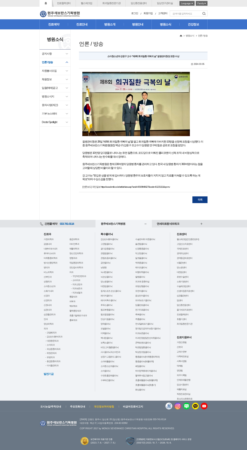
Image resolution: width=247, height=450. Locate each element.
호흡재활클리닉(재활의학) (146, 380)
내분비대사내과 (50, 248)
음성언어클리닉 (142, 295)
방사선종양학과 (50, 263)
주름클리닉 (140, 319)
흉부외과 (73, 320)
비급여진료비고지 (133, 406)
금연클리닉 (105, 263)
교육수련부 (182, 351)
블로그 (186, 406)
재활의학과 (74, 248)
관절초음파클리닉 (108, 258)
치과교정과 (77, 284)
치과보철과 (77, 292)
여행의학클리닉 (142, 272)
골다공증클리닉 (107, 248)
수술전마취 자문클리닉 (145, 239)
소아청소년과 (49, 286)
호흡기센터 (182, 319)
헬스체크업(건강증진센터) (188, 239)
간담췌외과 (51, 332)
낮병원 (104, 267)
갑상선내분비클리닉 (109, 239)
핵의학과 (73, 306)
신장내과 (47, 305)
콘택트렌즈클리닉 (143, 342)
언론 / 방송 (47, 62)
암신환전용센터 (139, 3)
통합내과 (73, 296)
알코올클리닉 (141, 258)
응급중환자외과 (53, 361)
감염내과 (47, 244)
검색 (204, 13)
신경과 (47, 295)
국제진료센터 (182, 248)
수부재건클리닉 (107, 380)
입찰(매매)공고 (50, 87)
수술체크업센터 (183, 286)
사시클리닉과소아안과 (110, 352)
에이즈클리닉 (141, 267)
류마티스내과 (49, 253)
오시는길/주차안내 (50, 406)
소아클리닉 (105, 371)
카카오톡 (195, 406)
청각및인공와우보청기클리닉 (147, 328)
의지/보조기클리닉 (143, 300)
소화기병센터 (182, 281)
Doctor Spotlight (49, 122)
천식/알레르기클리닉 (144, 324)
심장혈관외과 (49, 314)
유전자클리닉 (141, 291)
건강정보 (193, 24)
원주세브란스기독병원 (113, 223)
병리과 (47, 267)
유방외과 (50, 357)
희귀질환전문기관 (111, 3)
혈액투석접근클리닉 (144, 375)
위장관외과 (51, 353)
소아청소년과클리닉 (109, 366)
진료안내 (81, 24)
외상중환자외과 (53, 349)
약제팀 (180, 366)
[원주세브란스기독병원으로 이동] (59, 14)
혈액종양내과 (75, 311)
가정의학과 (48, 239)
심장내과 (47, 310)
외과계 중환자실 (142, 281)
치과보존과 (77, 288)
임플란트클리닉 (142, 305)
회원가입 (148, 13)
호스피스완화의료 (184, 398)
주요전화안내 (77, 406)
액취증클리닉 (141, 263)
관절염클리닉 (106, 253)
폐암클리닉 (140, 366)
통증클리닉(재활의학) (144, 361)
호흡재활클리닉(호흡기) (145, 385)
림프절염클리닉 (107, 314)
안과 (46, 319)
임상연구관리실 (165, 3)
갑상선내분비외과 (54, 336)
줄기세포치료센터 (184, 310)
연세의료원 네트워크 (168, 223)
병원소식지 (48, 96)
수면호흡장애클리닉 (109, 375)
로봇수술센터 (182, 277)
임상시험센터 (182, 384)
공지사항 (47, 53)
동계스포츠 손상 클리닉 (111, 291)
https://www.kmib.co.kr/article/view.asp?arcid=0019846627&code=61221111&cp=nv (135, 186)
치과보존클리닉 (142, 333)
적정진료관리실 (183, 394)
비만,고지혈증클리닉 (109, 347)
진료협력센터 (64, 3)
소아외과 (50, 345)
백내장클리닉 (106, 338)
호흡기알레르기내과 (78, 315)
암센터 (180, 300)
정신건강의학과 (76, 253)
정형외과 (73, 258)
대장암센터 (182, 272)
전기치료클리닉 (142, 310)
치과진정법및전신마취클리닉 (147, 338)
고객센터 (162, 13)
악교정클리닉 (141, 253)
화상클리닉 (140, 389)
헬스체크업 (86, 3)
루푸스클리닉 (106, 305)
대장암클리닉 (106, 286)
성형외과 (47, 281)
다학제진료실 (182, 356)
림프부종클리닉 (107, 310)
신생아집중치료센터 (185, 291)
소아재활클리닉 (107, 361)
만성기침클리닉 (107, 319)
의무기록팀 (182, 375)
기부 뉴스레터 (49, 113)
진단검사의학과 (76, 267)
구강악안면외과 (79, 276)
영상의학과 (48, 324)
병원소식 (165, 24)
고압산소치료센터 (184, 244)
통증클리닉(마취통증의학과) (147, 357)
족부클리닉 (140, 314)
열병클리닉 (140, 277)
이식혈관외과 (52, 365)
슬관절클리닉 (141, 244)
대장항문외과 (52, 341)
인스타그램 (177, 406)
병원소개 (109, 24)
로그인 (134, 13)
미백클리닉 (105, 333)
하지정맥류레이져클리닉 (146, 371)
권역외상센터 (182, 253)
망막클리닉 (105, 324)
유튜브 (204, 406)
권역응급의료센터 (184, 258)
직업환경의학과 (76, 263)
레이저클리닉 (106, 295)
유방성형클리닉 (142, 286)
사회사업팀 (182, 361)
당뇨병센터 (182, 267)
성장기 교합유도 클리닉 (111, 357)
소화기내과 (48, 291)
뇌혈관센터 (182, 263)
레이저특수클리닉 (108, 300)
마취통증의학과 (50, 258)
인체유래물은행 (183, 380)
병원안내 (137, 24)
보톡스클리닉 (106, 342)
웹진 (169, 406)
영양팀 (180, 370)
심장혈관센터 (182, 295)
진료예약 (53, 24)
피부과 (72, 301)
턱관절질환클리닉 (143, 347)
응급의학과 (74, 239)
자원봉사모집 (49, 70)
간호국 (180, 347)
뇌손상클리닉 (106, 277)
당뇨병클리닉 (106, 281)
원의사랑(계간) (50, 105)
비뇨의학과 (48, 272)
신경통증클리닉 (142, 248)
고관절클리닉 (106, 244)
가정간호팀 (182, 342)
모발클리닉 (105, 328)
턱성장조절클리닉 (143, 352)
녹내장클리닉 (106, 272)
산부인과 (47, 277)
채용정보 (47, 79)
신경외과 (47, 300)
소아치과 (76, 280)
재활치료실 (182, 389)
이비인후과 (74, 244)
